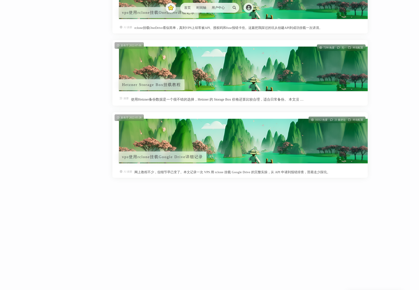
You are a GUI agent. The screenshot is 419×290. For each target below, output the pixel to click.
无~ (344, 47)
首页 (187, 7)
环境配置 (358, 47)
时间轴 (201, 7)
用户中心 (218, 7)
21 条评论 (340, 119)
